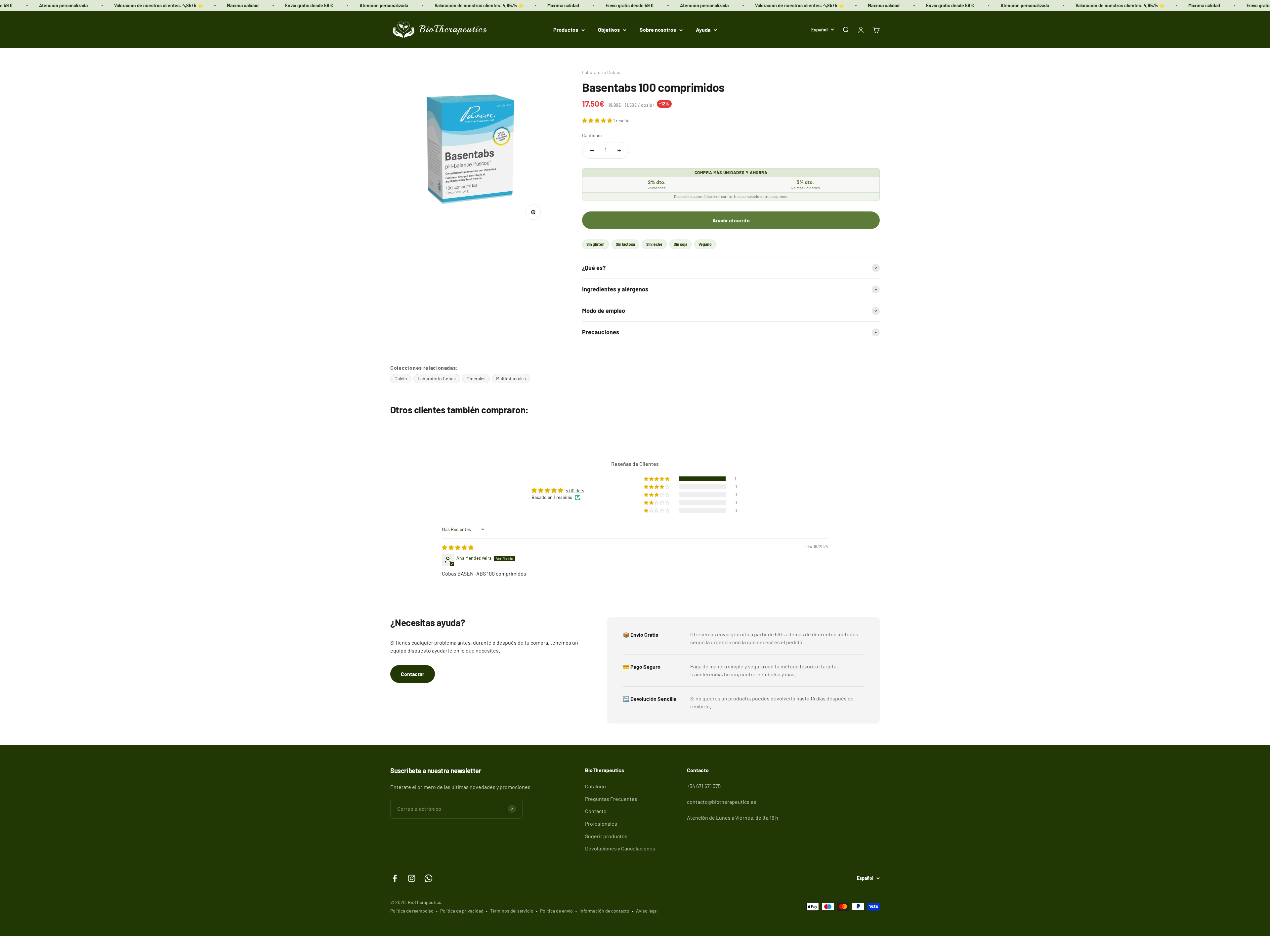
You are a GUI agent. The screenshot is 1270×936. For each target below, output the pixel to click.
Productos (565, 29)
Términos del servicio (511, 911)
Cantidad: (592, 135)
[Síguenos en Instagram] (411, 878)
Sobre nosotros (658, 29)
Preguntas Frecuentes (611, 799)
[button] (597, 120)
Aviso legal (646, 911)
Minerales (476, 378)
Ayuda (703, 29)
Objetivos (609, 29)
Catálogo (595, 786)
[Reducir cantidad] (592, 150)
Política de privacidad (462, 911)
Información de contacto (604, 911)
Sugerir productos (606, 836)
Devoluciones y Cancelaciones (620, 848)
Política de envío (556, 911)
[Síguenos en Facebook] (394, 878)
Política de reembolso (412, 911)
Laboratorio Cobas (601, 72)
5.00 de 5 (575, 490)
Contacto (596, 811)
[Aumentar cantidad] (619, 150)
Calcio (401, 378)
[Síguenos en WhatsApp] (428, 878)
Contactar (412, 674)
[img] (458, 547)
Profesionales (601, 823)
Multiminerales (511, 378)
